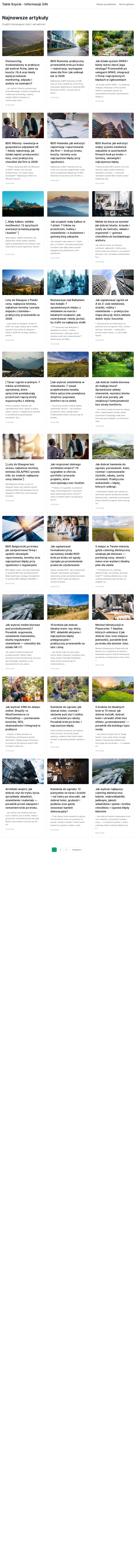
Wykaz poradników (106, 4)
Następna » (77, 850)
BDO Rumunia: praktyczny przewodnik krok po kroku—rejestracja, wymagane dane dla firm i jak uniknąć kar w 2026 (67, 69)
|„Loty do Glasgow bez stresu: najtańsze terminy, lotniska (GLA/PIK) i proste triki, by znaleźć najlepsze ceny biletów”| (22, 472)
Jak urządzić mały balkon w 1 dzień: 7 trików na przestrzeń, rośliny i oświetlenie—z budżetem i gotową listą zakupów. (67, 229)
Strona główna (126, 4)
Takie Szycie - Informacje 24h (25, 4)
